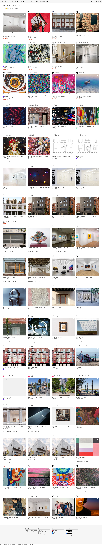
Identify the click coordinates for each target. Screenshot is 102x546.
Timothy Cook (6, 94)
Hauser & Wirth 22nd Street (35, 194)
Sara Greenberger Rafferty (58, 187)
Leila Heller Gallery (9, 285)
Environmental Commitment (30, 536)
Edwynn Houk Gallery (33, 72)
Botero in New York (81, 426)
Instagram (55, 530)
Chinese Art (6, 457)
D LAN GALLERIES (9, 72)
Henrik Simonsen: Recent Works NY (61, 94)
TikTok (54, 531)
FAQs (26, 538)
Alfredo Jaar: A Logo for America (60, 126)
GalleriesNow (5, 1)
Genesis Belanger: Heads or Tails (60, 397)
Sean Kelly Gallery (33, 404)
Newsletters (40, 533)
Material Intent (55, 64)
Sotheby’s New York (82, 404)
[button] (32, 544)
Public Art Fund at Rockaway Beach (85, 345)
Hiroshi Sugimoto (56, 307)
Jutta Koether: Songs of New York (36, 126)
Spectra (5, 307)
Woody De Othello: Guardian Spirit (85, 397)
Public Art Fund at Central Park (11, 375)
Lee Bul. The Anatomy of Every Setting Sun (87, 216)
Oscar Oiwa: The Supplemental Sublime (38, 156)
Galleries (27, 1)
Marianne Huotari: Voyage (34, 247)
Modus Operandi (56, 277)
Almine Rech (56, 11)
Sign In (92, 1)
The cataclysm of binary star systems (12, 32)
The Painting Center (57, 465)
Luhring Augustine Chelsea (10, 315)
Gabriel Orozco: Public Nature (35, 397)
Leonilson (78, 307)
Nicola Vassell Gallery (82, 315)
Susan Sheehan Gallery (10, 465)
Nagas (55, 315)
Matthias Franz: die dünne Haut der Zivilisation (61, 157)
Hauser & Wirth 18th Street (10, 194)
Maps (39, 532)
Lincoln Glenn (32, 285)
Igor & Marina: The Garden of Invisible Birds (13, 157)
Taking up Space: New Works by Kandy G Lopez (38, 33)
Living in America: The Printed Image (12, 487)
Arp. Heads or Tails (32, 216)
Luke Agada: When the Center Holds (61, 426)
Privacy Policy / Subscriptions (30, 537)
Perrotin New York (9, 345)
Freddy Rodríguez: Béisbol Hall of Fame (86, 247)
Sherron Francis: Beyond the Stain (36, 307)
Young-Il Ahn (55, 367)
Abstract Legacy (80, 32)
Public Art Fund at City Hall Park (59, 375)
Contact (39, 536)
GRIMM (55, 134)
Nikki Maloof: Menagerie (34, 367)
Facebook (54, 533)
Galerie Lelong (56, 104)
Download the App (69, 535)
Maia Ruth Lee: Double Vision (10, 517)
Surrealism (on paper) (57, 337)
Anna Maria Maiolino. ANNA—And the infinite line (13, 217)
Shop (47, 1)
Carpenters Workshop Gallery (59, 42)
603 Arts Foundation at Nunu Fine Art (12, 11)
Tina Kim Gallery (8, 495)
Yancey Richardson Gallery (59, 495)
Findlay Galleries (57, 72)
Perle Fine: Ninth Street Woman (36, 64)
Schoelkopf (7, 404)
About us (40, 530)
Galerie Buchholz (33, 104)
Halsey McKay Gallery (9, 165)
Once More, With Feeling (58, 517)
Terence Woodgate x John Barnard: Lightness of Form (85, 64)
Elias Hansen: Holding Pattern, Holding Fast (39, 187)
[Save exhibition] (24, 14)
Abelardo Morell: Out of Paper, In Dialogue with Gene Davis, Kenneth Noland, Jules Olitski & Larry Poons (38, 95)
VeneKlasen (32, 495)
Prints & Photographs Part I (59, 457)
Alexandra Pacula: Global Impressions (85, 126)
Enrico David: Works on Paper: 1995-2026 (38, 517)
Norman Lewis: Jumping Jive (35, 337)
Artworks (36, 1)
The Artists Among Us (82, 457)
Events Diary (22, 1)
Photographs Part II (32, 457)
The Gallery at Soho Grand (34, 465)
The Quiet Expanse (81, 94)
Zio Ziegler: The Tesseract (58, 32)
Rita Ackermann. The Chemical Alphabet (13, 247)
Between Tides (80, 367)
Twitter (54, 532)
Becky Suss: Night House (9, 277)
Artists (32, 1)
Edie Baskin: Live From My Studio (36, 487)
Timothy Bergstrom (81, 187)
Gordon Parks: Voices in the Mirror (36, 277)
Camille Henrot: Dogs (8, 397)
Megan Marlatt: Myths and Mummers (85, 487)
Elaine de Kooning (7, 64)
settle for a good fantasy (9, 337)
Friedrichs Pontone (9, 104)
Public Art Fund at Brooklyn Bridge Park (85, 375)
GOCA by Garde (32, 134)
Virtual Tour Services (42, 534)
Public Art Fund (32, 375)
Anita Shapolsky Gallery (83, 11)
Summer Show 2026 (8, 126)
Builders (5, 187)
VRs (18, 1)
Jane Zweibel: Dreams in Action (60, 487)
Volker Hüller (79, 156)
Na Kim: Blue (79, 337)
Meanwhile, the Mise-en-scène (84, 277)
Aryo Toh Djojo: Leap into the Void (12, 367)
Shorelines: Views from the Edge (60, 247)
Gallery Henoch (81, 104)
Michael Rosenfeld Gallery (34, 315)
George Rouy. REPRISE (58, 216)
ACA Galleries (32, 11)
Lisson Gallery (56, 285)
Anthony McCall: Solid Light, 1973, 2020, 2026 (37, 427)
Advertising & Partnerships (43, 535)
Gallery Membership (42, 531)
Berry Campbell (8, 42)
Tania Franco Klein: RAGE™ (83, 517)
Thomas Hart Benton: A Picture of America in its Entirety (14, 427)
